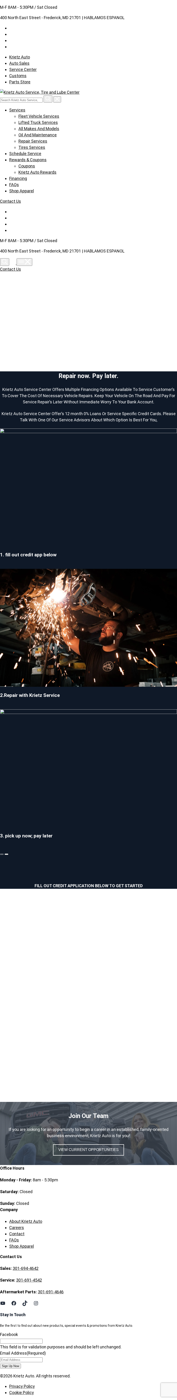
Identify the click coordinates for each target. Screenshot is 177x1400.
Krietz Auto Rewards (37, 172)
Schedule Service (25, 153)
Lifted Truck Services (38, 122)
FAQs (14, 184)
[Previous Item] (2, 854)
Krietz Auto (19, 57)
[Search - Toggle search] (4, 262)
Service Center (23, 69)
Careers (16, 1227)
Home (19, 322)
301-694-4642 (25, 1268)
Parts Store (19, 81)
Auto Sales (19, 63)
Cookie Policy (21, 1392)
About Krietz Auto (25, 1221)
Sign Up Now (10, 1366)
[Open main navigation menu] (24, 262)
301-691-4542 (29, 1280)
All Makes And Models (38, 128)
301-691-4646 (51, 1291)
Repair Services (32, 141)
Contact (16, 1233)
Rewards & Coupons (28, 159)
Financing (18, 178)
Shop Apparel (21, 190)
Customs (18, 75)
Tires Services (31, 147)
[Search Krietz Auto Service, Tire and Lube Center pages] (48, 99)
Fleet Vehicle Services (38, 116)
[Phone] (13, 263)
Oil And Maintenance (37, 134)
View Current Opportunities (88, 1150)
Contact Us (10, 201)
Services (17, 110)
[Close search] (57, 99)
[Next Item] (6, 854)
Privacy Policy (22, 1386)
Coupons (26, 166)
